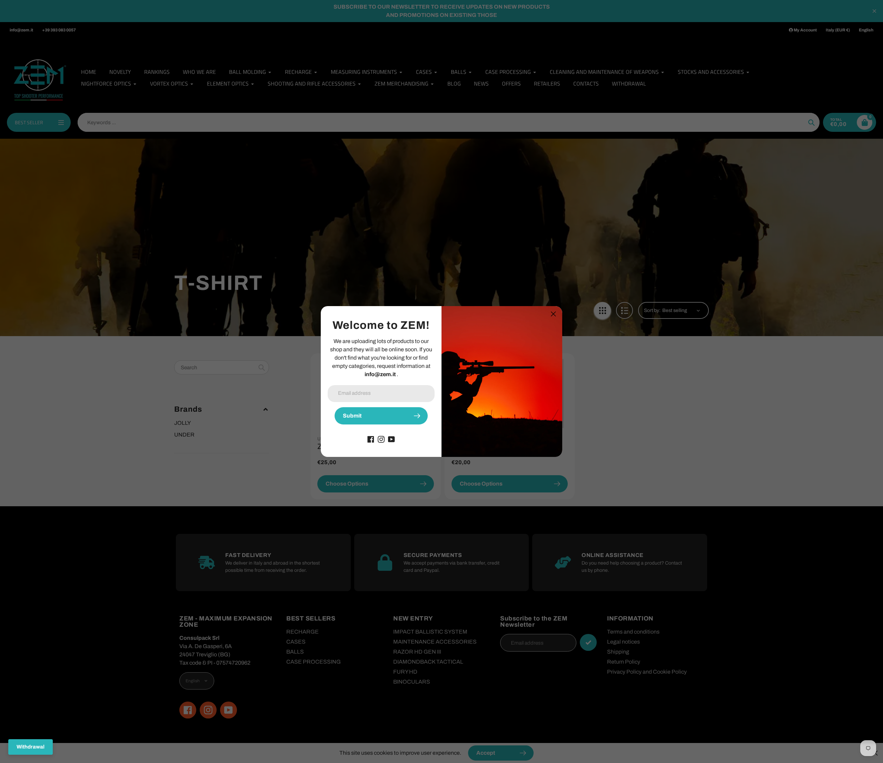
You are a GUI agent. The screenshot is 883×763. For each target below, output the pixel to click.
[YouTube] (391, 439)
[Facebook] (370, 439)
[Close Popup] (553, 314)
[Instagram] (381, 439)
